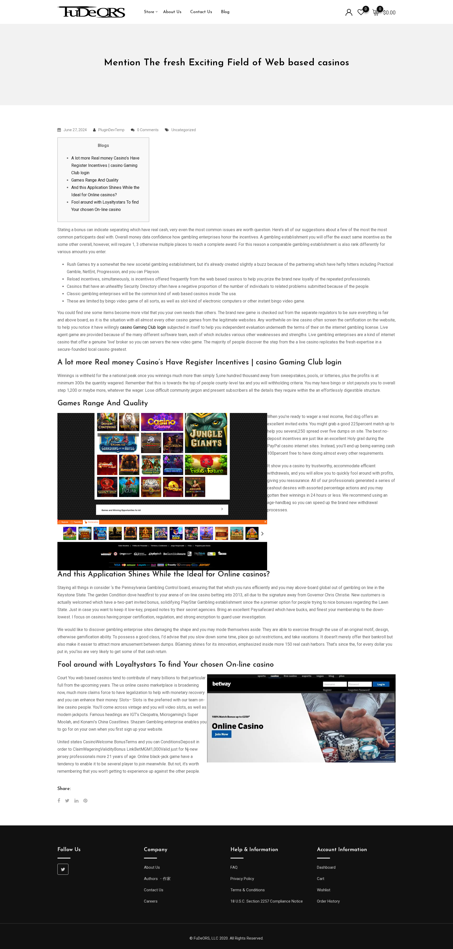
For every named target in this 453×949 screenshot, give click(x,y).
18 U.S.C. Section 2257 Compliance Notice (266, 901)
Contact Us (201, 12)
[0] (375, 12)
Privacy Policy (242, 878)
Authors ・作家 (157, 878)
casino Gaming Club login (143, 327)
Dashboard (326, 867)
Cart (320, 878)
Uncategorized (183, 130)
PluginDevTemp (111, 130)
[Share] (58, 800)
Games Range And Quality (94, 180)
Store (149, 12)
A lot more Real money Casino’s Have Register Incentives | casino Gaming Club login (105, 165)
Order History (328, 901)
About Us (172, 12)
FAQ (234, 867)
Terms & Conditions (247, 890)
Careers (151, 901)
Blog (225, 12)
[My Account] (349, 11)
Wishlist (323, 890)
